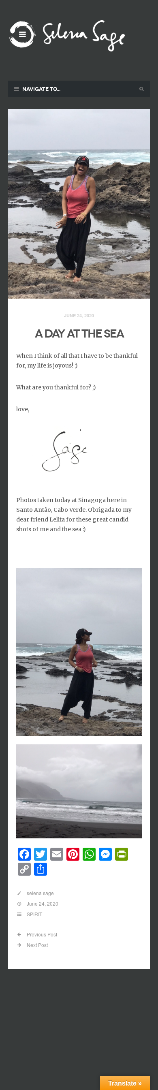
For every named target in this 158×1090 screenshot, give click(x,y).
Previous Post (41, 934)
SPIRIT (34, 913)
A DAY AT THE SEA (79, 334)
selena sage (40, 892)
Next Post (37, 944)
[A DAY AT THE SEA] (79, 204)
